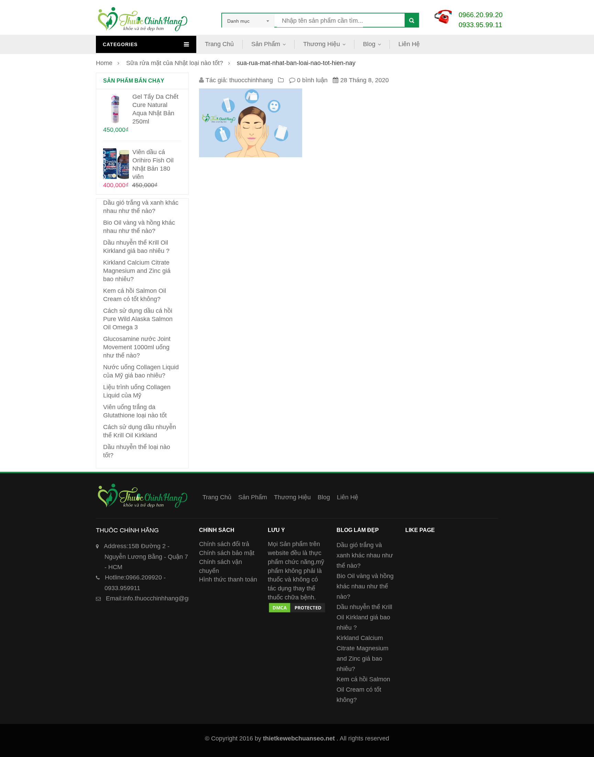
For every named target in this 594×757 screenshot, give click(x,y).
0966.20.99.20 (481, 15)
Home (104, 63)
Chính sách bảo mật (226, 553)
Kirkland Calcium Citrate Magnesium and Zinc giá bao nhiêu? (136, 270)
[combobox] (248, 21)
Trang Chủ (219, 44)
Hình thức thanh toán (228, 579)
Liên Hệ (409, 44)
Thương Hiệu (321, 44)
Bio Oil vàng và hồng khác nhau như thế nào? (365, 586)
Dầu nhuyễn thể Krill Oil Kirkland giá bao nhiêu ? (364, 617)
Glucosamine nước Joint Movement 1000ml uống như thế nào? (136, 347)
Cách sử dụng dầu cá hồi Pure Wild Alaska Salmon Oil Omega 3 (138, 319)
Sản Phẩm (265, 44)
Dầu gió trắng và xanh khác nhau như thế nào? (365, 555)
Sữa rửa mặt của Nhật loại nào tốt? (174, 63)
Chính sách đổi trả (224, 544)
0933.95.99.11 (480, 25)
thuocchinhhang (251, 80)
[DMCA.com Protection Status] (297, 606)
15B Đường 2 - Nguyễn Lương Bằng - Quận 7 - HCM (146, 557)
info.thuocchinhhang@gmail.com (159, 598)
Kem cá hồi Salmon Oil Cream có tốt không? (363, 689)
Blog (369, 44)
